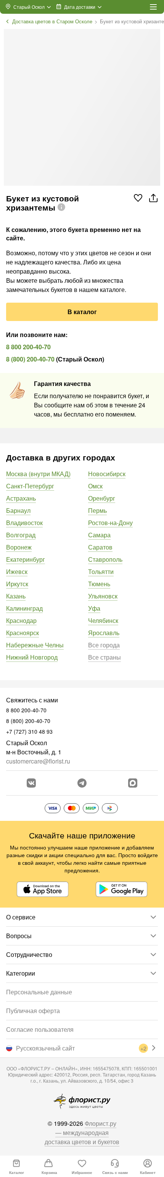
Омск (95, 485)
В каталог (82, 311)
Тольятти (101, 571)
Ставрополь (105, 559)
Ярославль (103, 632)
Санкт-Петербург (30, 485)
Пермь (97, 510)
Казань (16, 596)
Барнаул (18, 510)
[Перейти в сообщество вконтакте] (31, 783)
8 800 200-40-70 (28, 346)
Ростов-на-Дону (110, 522)
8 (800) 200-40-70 (30, 359)
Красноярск (22, 632)
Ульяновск (102, 596)
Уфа (94, 608)
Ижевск (16, 571)
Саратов (100, 547)
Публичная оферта (33, 1010)
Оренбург (101, 498)
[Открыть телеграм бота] (82, 783)
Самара (99, 534)
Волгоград (20, 534)
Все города (104, 644)
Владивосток (24, 522)
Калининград (24, 608)
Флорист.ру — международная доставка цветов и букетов (82, 1132)
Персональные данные (39, 991)
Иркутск (17, 583)
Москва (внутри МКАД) (38, 473)
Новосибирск (106, 473)
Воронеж (19, 547)
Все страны (104, 657)
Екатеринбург (25, 559)
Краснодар (21, 620)
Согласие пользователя (40, 1029)
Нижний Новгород (32, 657)
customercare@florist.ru (38, 761)
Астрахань (21, 498)
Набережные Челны (35, 644)
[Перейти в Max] (132, 783)
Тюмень (99, 583)
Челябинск (103, 620)
